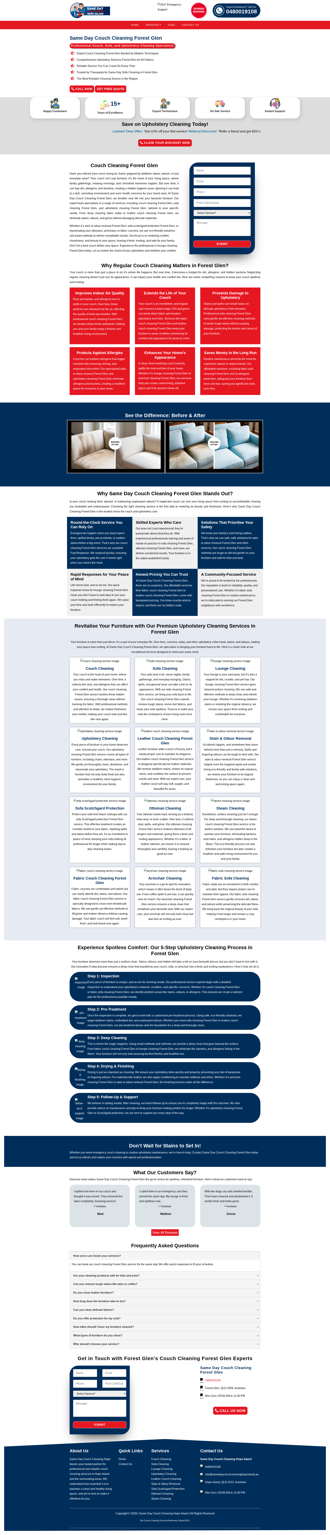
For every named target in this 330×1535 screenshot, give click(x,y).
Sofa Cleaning (160, 1464)
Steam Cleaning (161, 1498)
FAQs (171, 25)
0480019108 (241, 10)
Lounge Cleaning (161, 1468)
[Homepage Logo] (90, 10)
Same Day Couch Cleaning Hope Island (163, 1513)
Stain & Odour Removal (165, 1483)
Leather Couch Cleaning (166, 1478)
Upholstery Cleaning (163, 1473)
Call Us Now (232, 1411)
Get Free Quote (110, 89)
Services (152, 25)
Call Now (83, 89)
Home (135, 25)
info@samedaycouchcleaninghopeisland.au (232, 1474)
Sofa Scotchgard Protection (168, 1488)
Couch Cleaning (161, 1459)
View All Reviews (165, 1232)
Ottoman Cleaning (162, 1493)
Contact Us (190, 25)
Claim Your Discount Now (166, 142)
